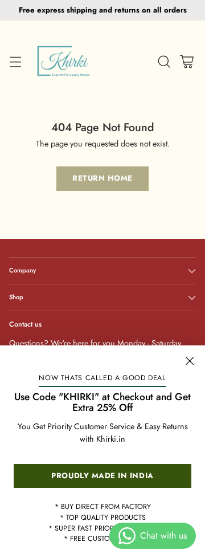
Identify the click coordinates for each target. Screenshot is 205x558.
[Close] (189, 361)
